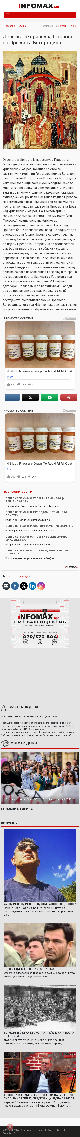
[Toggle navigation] (8, 15)
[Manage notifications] (10, 1127)
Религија (22, 26)
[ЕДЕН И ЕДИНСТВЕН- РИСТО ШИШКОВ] (40, 945)
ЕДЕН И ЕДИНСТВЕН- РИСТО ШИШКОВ (30, 969)
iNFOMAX (14, 1130)
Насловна (9, 26)
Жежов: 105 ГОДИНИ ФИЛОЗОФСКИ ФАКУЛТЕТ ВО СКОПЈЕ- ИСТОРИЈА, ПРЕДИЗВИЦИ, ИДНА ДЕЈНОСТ (39, 1097)
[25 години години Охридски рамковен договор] (40, 865)
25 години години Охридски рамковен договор (40, 904)
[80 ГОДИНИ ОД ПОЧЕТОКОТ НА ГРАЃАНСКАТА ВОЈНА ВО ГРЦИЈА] (40, 1007)
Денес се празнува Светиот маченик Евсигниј (39, 525)
